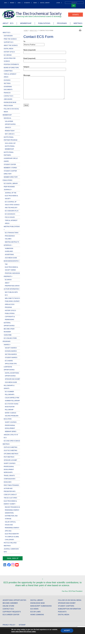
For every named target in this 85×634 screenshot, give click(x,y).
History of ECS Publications (10, 312)
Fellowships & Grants (9, 387)
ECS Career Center (11, 614)
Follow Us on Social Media (11, 110)
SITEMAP (22, 625)
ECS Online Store (10, 338)
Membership (25, 23)
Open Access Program (9, 306)
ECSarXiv (8, 279)
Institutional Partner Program (10, 138)
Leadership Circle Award (11, 160)
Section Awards (11, 354)
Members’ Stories (10, 167)
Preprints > (8, 276)
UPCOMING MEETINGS (11, 454)
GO (74, 5)
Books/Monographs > (12, 261)
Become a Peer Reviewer (9, 330)
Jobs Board (8, 99)
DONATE (75, 14)
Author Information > (12, 289)
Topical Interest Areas (10, 75)
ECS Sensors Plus (11, 211)
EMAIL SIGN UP (12, 558)
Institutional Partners (9, 154)
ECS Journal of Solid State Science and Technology (12, 204)
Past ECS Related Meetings (10, 544)
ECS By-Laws (35, 612)
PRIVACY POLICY (9, 625)
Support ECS (8, 42)
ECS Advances (10, 214)
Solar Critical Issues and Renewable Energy (12, 524)
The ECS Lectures (10, 498)
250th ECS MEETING (10, 447)
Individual (7, 118)
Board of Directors (11, 67)
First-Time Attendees (11, 485)
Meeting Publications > (12, 228)
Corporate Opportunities (9, 368)
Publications (44, 23)
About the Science (11, 45)
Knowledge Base (10, 102)
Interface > (8, 245)
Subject (26, 67)
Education (8, 419)
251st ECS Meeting (10, 450)
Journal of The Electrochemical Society (11, 195)
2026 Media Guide (11, 382)
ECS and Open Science (12, 441)
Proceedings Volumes (10, 237)
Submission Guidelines (9, 250)
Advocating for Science (9, 60)
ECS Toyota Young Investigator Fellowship (11, 406)
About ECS (8, 23)
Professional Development (10, 427)
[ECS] (32, 14)
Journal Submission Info (11, 550)
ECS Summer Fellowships (9, 393)
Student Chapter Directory (10, 172)
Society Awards (11, 348)
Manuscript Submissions (41, 606)
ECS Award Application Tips (11, 362)
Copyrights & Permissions (10, 318)
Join (5, 2)
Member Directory (11, 177)
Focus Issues (10, 217)
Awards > (7, 344)
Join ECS (8, 127)
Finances (7, 93)
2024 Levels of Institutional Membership (10, 146)
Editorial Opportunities (9, 324)
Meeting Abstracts (12, 242)
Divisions (7, 80)
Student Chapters (66, 606)
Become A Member (10, 603)
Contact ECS (8, 96)
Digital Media (8, 48)
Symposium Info (9, 479)
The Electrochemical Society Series (11, 267)
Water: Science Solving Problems (11, 414)
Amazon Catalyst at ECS (11, 436)
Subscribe (8, 335)
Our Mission (8, 36)
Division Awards (11, 351)
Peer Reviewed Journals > (9, 188)
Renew (12, 2)
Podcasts (62, 612)
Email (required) (29, 58)
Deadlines (7, 482)
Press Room (8, 105)
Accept (67, 630)
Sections (7, 83)
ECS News (34, 609)
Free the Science (10, 39)
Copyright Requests (12, 612)
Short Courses (10, 422)
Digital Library (45, 2)
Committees (8, 71)
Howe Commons (37, 614)
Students (27, 2)
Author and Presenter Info (9, 490)
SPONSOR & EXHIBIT (10, 460)
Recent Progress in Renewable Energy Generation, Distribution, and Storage (12, 512)
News (35, 2)
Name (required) (29, 50)
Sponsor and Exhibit (12, 379)
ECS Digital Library (11, 183)
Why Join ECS (9, 134)
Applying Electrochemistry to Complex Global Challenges (12, 535)
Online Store (8, 606)
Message (26, 75)
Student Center (10, 164)
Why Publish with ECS (11, 293)
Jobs (19, 2)
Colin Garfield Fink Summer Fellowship (12, 399)
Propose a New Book (12, 273)
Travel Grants (9, 475)
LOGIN (58, 2)
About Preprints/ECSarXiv (12, 284)
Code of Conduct (10, 494)
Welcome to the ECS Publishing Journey (12, 300)
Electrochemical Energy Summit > (10, 502)
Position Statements (11, 64)
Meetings (78, 23)
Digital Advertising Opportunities (12, 374)
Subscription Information (69, 609)
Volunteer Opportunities (10, 123)
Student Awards (11, 357)
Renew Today (10, 131)
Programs (62, 23)
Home (26, 30)
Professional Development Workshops (9, 469)
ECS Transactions (11, 232)
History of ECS (9, 52)
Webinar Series (10, 431)
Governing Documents (8, 88)
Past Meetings (9, 457)
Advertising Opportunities (14, 600)
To (24, 41)
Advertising (9, 254)
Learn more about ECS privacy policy (23, 632)
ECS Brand (8, 55)
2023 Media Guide (11, 258)
